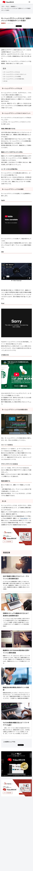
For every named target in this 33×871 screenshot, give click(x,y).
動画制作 (13, 6)
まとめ (5, 81)
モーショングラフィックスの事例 (12, 76)
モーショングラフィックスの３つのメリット (15, 74)
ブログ (7, 6)
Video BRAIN (23, 518)
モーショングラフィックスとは (12, 72)
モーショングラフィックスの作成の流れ (14, 79)
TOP (2, 6)
